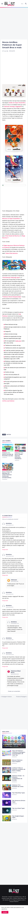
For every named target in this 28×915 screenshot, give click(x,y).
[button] (2, 3)
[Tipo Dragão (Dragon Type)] (6, 818)
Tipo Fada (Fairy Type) (18, 792)
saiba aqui (18, 341)
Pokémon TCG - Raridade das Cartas (17, 785)
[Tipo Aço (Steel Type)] (6, 810)
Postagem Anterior (7, 696)
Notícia (9, 434)
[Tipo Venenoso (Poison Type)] (6, 803)
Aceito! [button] (5, 912)
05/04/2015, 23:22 (15, 674)
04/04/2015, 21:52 (9, 639)
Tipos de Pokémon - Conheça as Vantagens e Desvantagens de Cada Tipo (18, 753)
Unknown (14, 580)
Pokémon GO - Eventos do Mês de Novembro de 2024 (7, 454)
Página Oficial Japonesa (11, 253)
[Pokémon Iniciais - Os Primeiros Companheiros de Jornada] (6, 778)
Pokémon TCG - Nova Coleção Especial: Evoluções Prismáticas (19, 455)
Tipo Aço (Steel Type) (18, 808)
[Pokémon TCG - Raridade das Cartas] (6, 787)
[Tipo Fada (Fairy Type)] (6, 795)
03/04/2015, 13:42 (9, 525)
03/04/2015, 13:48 (10, 556)
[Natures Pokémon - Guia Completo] (6, 762)
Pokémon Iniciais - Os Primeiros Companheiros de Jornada (18, 778)
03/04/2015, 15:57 (14, 581)
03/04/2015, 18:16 (9, 607)
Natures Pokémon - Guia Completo (17, 760)
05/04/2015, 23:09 (10, 654)
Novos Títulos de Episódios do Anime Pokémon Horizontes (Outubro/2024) (7, 474)
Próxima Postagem (21, 696)
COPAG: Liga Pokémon (8, 401)
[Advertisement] (14, 23)
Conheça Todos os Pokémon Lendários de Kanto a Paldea (18, 769)
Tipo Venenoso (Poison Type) (18, 801)
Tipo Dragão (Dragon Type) (18, 816)
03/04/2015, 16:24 (9, 594)
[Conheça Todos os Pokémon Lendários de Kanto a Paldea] (6, 770)
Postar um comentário (14, 691)
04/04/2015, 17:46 (15, 623)
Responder (5, 549)
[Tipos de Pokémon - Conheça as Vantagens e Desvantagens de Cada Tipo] (6, 753)
